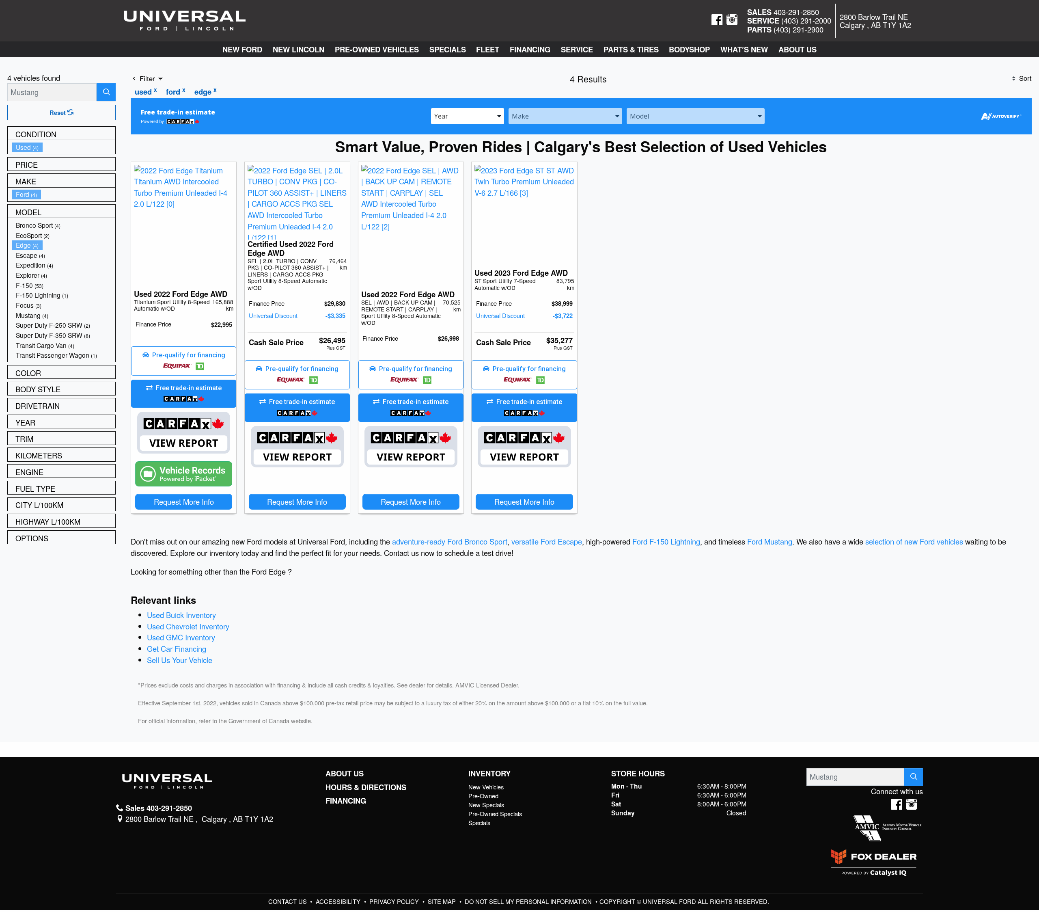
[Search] (106, 92)
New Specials (486, 804)
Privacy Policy (394, 901)
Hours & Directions (365, 787)
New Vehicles (486, 786)
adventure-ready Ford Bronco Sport (449, 541)
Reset (58, 112)
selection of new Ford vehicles (914, 541)
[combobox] (467, 115)
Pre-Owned (483, 795)
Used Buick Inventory (181, 614)
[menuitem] (64, 147)
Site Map (442, 901)
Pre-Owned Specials (495, 813)
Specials (479, 822)
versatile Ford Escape (546, 541)
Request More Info (184, 501)
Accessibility (339, 901)
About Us (344, 773)
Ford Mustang (769, 541)
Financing (345, 801)
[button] (242, 49)
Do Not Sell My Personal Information (529, 901)
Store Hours (638, 773)
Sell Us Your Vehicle (179, 660)
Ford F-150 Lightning (666, 541)
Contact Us (288, 901)
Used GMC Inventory (181, 637)
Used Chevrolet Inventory (188, 626)
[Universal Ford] (185, 19)
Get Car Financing (176, 648)
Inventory (489, 773)
